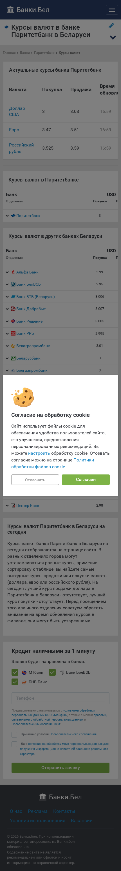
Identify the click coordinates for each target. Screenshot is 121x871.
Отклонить (35, 480)
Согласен (86, 479)
